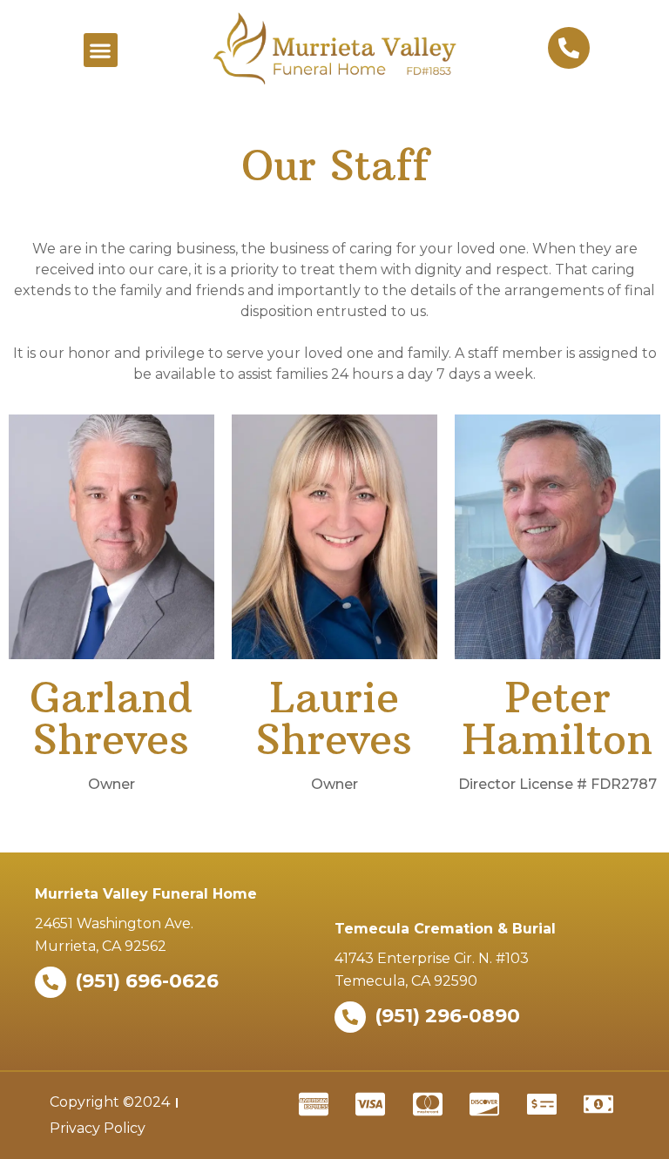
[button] (101, 50)
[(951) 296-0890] (350, 1017)
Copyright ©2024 (110, 1102)
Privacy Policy (97, 1128)
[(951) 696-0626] (50, 982)
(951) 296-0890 (447, 1016)
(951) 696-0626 (147, 981)
